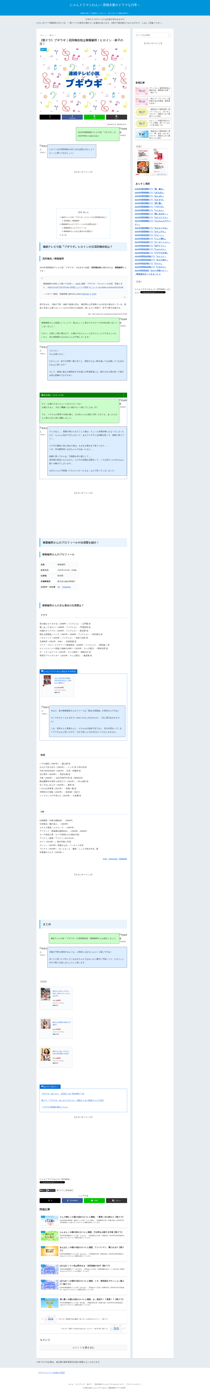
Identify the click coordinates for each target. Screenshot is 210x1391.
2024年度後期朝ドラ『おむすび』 (150, 200)
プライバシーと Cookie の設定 (51, 1373)
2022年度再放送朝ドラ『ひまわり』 (151, 267)
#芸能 (85, 287)
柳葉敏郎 (70, 1190)
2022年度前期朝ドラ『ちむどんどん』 (152, 217)
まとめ (64, 235)
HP (58, 587)
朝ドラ (44, 1190)
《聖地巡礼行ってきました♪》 (148, 274)
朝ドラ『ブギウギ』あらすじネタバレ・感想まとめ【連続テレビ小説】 (72, 1100)
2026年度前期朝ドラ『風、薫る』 (150, 189)
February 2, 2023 (88, 294)
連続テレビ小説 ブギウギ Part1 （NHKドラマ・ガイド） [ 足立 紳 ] (62, 993)
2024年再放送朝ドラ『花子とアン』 (151, 246)
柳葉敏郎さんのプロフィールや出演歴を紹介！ (80, 224)
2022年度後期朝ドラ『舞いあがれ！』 (152, 214)
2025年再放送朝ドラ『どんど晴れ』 (151, 239)
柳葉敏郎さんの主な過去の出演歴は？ (79, 231)
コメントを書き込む (83, 1347)
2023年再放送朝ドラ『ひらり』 (149, 263)
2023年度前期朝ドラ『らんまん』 (150, 210)
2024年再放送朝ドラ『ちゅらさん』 (151, 249)
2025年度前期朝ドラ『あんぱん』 (150, 196)
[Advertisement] (83, 189)
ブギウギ (61, 1190)
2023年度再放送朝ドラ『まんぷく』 (151, 256)
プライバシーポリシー (133, 1384)
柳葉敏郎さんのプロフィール (75, 228)
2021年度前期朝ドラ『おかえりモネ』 (152, 228)
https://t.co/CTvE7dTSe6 (58, 287)
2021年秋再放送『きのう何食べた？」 (152, 270)
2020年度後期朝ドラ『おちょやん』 (151, 232)
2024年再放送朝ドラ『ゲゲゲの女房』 (152, 253)
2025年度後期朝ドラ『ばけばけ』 (150, 193)
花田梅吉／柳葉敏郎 (71, 221)
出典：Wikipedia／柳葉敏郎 (115, 859)
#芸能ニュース (76, 287)
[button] (116, 117)
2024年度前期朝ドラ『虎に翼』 (149, 203)
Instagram (66, 587)
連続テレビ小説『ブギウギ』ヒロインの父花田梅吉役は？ (84, 217)
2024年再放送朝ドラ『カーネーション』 (153, 242)
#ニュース (93, 287)
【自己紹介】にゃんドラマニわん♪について (109, 1384)
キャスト (52, 1190)
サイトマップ (80, 1384)
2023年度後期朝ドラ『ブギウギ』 (150, 207)
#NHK (78, 284)
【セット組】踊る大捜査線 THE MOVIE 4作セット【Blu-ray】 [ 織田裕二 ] (63, 680)
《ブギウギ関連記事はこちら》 (55, 1107)
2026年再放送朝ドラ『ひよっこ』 (150, 235)
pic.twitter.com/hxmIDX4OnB (110, 287)
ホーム (71, 1384)
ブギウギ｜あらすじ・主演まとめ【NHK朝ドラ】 (63, 1094)
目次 (80, 212)
